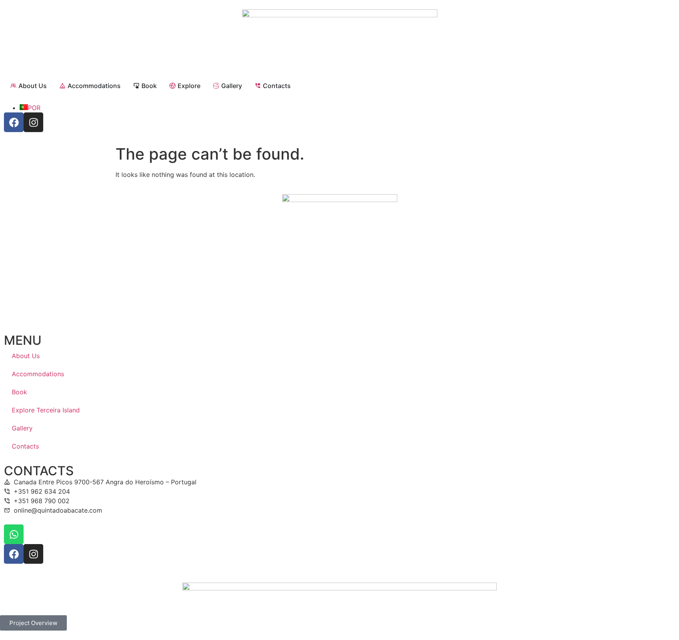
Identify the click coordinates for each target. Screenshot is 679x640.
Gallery (22, 428)
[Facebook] (14, 122)
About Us (26, 356)
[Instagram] (33, 122)
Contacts (25, 446)
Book (19, 392)
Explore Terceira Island (46, 410)
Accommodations (38, 374)
